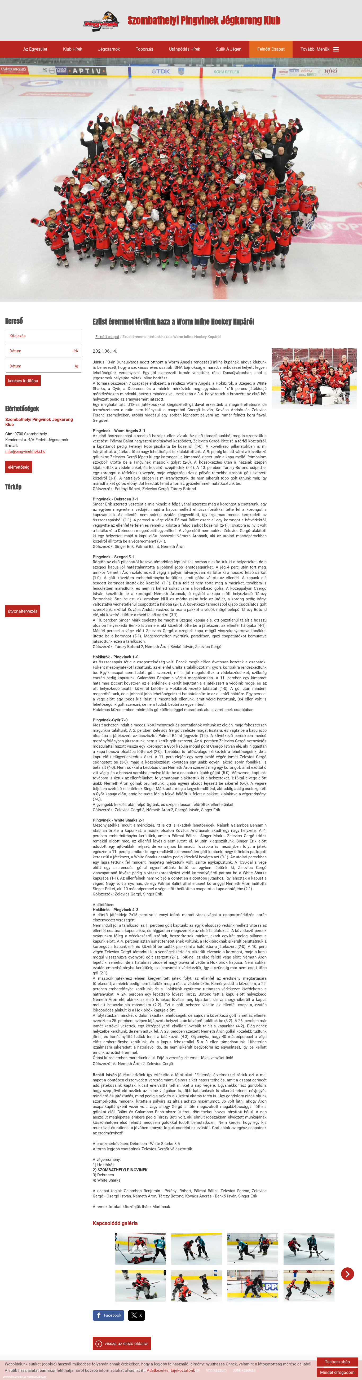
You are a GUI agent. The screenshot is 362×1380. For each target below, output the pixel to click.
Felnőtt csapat (271, 49)
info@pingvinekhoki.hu (25, 451)
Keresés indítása (23, 380)
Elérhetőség (18, 467)
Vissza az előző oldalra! (126, 1343)
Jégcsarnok (109, 49)
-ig (76, 365)
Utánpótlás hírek (184, 49)
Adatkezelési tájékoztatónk (171, 1370)
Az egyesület (35, 49)
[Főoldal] (101, 21)
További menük (315, 49)
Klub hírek (72, 49)
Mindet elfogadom (337, 1372)
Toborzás (144, 49)
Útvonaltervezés (22, 611)
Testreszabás (337, 1361)
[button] (347, 1273)
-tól (75, 350)
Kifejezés (18, 336)
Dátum (15, 351)
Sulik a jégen (228, 49)
